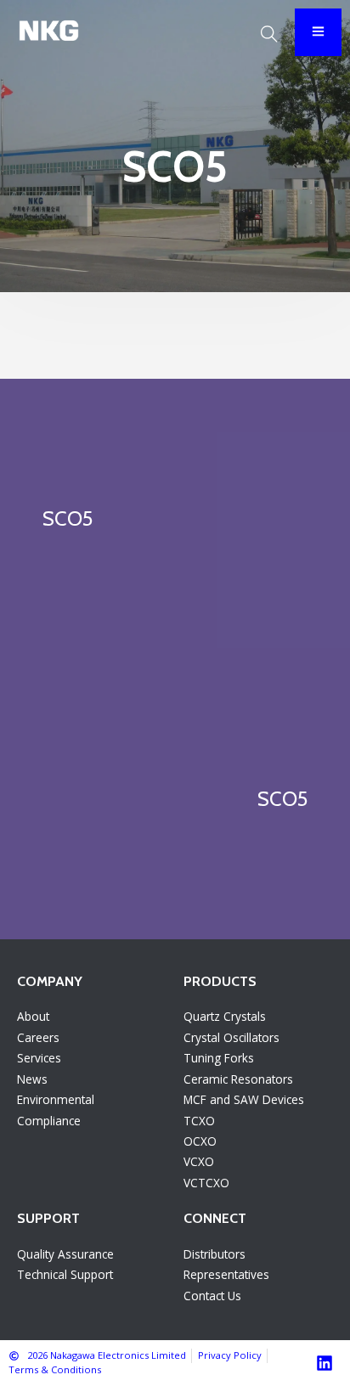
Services (39, 1058)
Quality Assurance (65, 1254)
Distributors (214, 1254)
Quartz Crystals (224, 1016)
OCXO (200, 1141)
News (32, 1079)
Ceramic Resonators (238, 1079)
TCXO (199, 1121)
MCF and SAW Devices (243, 1099)
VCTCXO (206, 1183)
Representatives (226, 1274)
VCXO (198, 1161)
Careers (38, 1037)
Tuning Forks (218, 1058)
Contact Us (212, 1295)
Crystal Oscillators (231, 1037)
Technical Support (65, 1274)
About (33, 1016)
